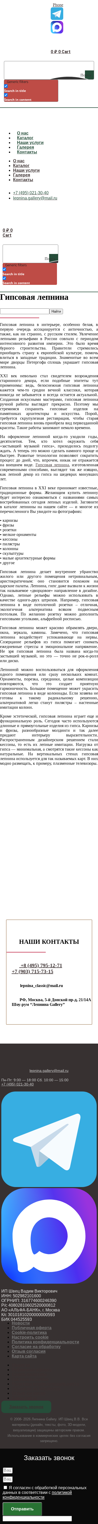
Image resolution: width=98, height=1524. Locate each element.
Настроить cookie (30, 1337)
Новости (21, 1323)
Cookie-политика (29, 1332)
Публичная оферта (31, 1328)
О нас (22, 133)
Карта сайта (24, 1356)
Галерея (25, 147)
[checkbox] (30, 88)
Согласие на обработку (36, 1346)
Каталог (25, 138)
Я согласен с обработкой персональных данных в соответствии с (45, 1492)
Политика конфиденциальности (45, 1342)
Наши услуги (30, 142)
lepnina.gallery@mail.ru (49, 1070)
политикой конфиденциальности (37, 1494)
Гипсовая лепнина (52, 465)
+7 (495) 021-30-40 (17, 1084)
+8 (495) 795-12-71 (40, 965)
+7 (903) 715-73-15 (32, 971)
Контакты (27, 152)
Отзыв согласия (28, 1351)
